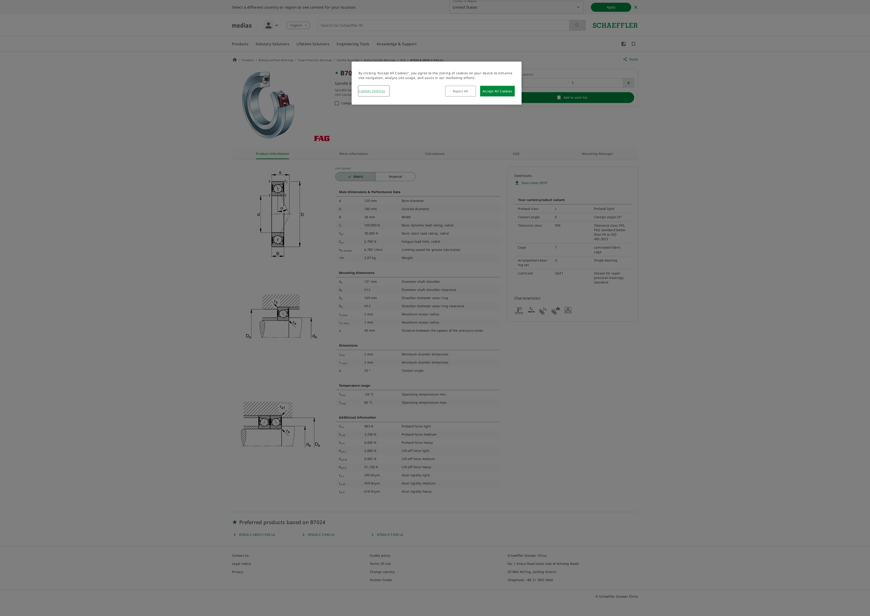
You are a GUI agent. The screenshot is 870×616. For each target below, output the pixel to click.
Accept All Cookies (497, 91)
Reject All (460, 91)
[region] (437, 83)
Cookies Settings (371, 91)
